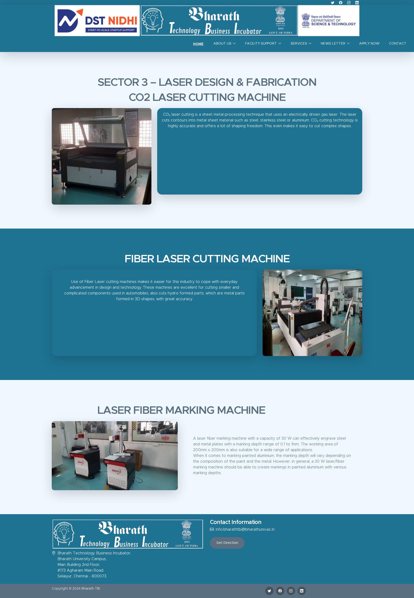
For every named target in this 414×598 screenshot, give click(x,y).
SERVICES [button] (299, 43)
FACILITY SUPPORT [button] (261, 43)
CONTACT (397, 43)
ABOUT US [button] (222, 43)
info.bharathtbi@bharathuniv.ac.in (245, 529)
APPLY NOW (369, 43)
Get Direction (227, 543)
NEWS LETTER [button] (333, 43)
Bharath (87, 588)
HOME (198, 44)
